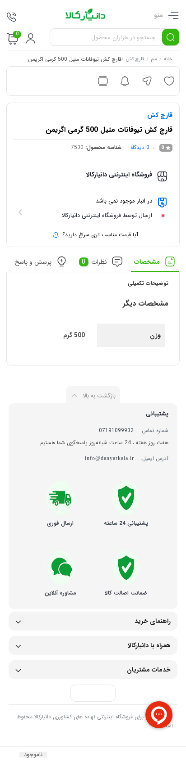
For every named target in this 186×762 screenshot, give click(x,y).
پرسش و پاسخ (33, 262)
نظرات (94, 262)
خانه (168, 60)
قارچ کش (135, 60)
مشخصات (147, 262)
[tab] (155, 264)
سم (154, 60)
